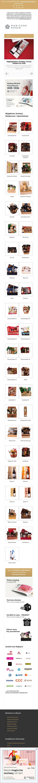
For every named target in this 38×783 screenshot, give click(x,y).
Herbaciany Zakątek (12, 728)
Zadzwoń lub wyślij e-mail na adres (19, 572)
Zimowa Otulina (11, 730)
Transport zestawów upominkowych (16, 743)
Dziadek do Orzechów (12, 717)
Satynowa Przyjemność (13, 719)
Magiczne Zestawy (11, 724)
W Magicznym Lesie (12, 721)
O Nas (8, 745)
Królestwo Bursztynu (12, 726)
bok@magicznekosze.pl (25, 18)
